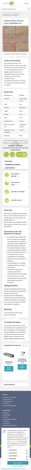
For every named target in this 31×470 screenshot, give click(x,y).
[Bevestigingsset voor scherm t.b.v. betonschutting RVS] (22, 353)
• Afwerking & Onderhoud (9, 425)
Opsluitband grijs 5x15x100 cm (9, 362)
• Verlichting (6, 421)
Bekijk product (9, 368)
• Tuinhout (5, 417)
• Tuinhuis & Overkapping (9, 419)
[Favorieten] (4, 3)
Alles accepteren (18, 463)
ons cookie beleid (14, 441)
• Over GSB (6, 403)
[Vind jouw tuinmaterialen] (28, 9)
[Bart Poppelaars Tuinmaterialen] (11, 3)
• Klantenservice (7, 399)
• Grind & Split (6, 415)
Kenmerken (8, 161)
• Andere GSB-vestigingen (10, 405)
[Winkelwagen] (6, 3)
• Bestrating (6, 413)
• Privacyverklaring (8, 401)
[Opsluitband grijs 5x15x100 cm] (9, 355)
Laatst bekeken (10, 168)
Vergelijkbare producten (12, 164)
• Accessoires (6, 423)
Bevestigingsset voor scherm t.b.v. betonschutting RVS (22, 360)
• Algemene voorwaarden (9, 397)
